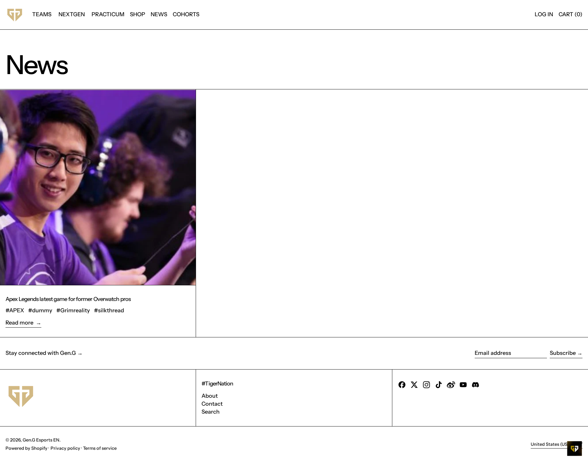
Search (211, 411)
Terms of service (100, 448)
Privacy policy (65, 448)
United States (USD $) (554, 444)
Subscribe (563, 353)
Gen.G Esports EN (41, 440)
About (210, 396)
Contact (212, 403)
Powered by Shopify (26, 448)
